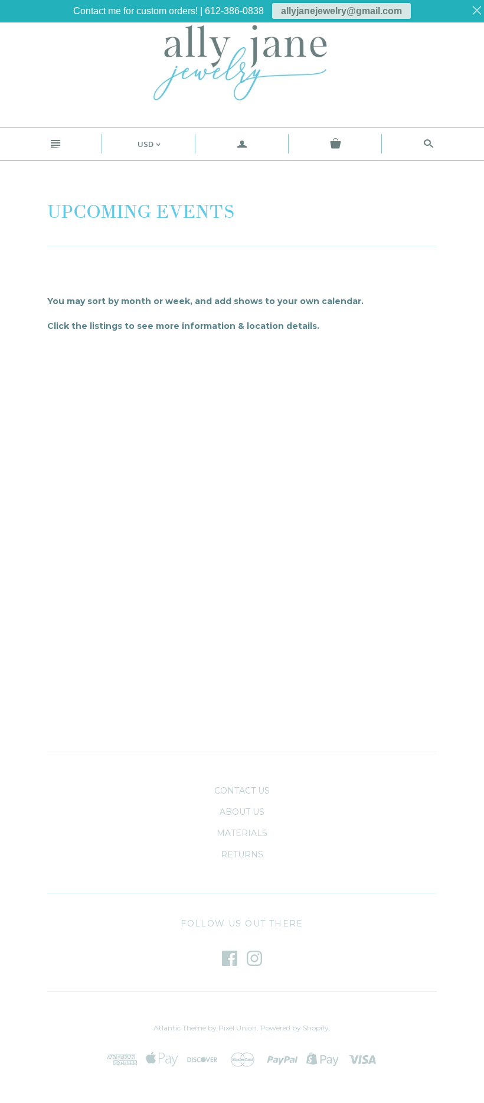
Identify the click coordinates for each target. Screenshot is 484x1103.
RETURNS (242, 854)
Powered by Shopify (294, 1027)
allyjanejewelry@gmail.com (341, 11)
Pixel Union (237, 1027)
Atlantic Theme (179, 1027)
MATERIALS (242, 833)
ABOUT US (242, 812)
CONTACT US (242, 790)
